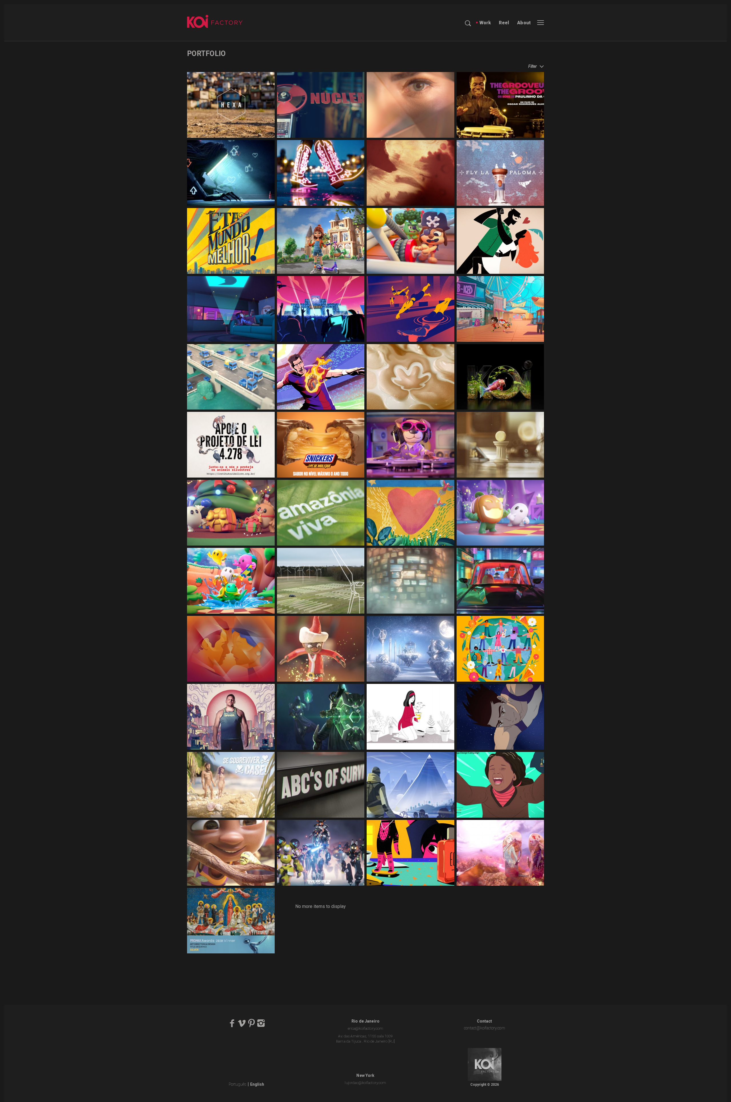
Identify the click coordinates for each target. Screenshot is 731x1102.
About (524, 22)
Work (485, 22)
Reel (504, 22)
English (257, 1084)
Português (237, 1084)
